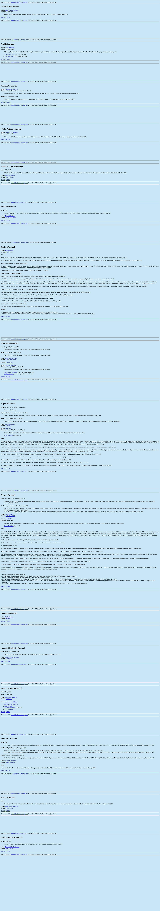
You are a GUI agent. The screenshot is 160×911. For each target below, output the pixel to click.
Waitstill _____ (10, 618)
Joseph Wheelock (9, 424)
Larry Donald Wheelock (11, 10)
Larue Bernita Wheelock (10, 372)
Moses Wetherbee (10, 175)
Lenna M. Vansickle (10, 365)
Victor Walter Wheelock (11, 89)
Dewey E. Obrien (10, 762)
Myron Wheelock (9, 216)
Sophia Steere (9, 252)
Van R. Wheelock (8, 374)
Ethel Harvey (9, 362)
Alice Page (8, 425)
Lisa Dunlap (9, 658)
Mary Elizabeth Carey (11, 701)
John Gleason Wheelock (11, 806)
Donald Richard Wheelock (12, 847)
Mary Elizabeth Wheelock (11, 704)
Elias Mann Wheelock (11, 358)
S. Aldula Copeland (9, 54)
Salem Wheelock (9, 514)
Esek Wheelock (9, 250)
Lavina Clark (9, 808)
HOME (3, 17)
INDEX (8, 17)
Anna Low (8, 428)
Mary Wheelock (10, 177)
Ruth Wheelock (8, 706)
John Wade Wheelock (10, 707)
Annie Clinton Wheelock (11, 132)
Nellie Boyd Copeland (10, 56)
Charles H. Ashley (9, 526)
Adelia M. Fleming (11, 359)
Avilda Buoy (9, 699)
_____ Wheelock (8, 709)
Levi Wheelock (9, 617)
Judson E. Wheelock (10, 760)
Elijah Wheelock (8, 435)
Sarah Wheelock (9, 47)
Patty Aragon (9, 848)
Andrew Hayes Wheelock (12, 657)
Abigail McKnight (10, 516)
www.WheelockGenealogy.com (19, 2)
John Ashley (8, 518)
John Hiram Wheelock (11, 697)
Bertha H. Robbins (11, 217)
